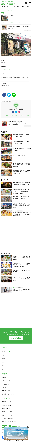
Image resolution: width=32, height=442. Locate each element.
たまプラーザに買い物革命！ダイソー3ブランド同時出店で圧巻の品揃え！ (22, 205)
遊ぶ (23, 6)
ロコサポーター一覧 (7, 415)
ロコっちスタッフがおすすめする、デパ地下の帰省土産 (21, 197)
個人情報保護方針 (6, 390)
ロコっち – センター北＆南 (9, 421)
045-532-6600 (5, 69)
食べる (3, 6)
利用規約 (4, 387)
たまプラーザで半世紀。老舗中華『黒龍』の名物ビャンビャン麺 (21, 183)
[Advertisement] (16, 233)
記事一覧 (4, 377)
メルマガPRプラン (6, 408)
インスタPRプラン (6, 405)
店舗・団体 (9, 10)
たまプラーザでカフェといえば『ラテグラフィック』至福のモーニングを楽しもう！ (21, 191)
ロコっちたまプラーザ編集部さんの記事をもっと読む (17, 115)
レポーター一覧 (6, 380)
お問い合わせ (5, 384)
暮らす (13, 6)
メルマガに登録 (16, 338)
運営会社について (6, 401)
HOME (3, 10)
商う (28, 6)
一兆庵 (19, 10)
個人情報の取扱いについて (9, 394)
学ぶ (8, 6)
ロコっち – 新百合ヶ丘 (7, 418)
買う (18, 6)
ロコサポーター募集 (7, 411)
